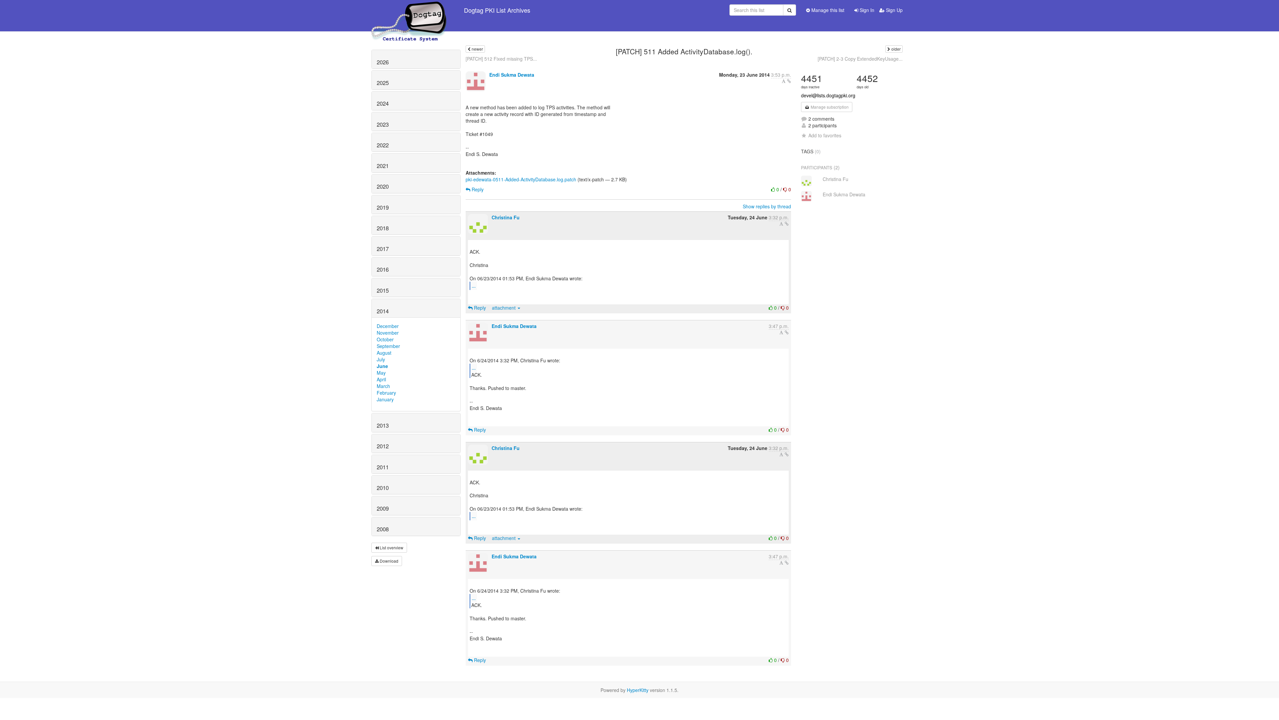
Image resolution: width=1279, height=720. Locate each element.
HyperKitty (637, 690)
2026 (383, 62)
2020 (383, 186)
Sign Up (894, 10)
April (381, 379)
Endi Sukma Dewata (511, 74)
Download (388, 561)
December (388, 326)
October (385, 339)
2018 (383, 228)
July (381, 359)
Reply (477, 189)
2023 (383, 124)
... (474, 285)
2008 (383, 529)
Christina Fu (506, 217)
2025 (383, 83)
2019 (383, 207)
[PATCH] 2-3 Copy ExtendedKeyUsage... (860, 58)
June (382, 366)
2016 (383, 269)
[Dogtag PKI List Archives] (409, 10)
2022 (383, 145)
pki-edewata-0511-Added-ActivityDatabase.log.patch (521, 179)
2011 (383, 467)
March (383, 386)
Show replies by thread (767, 206)
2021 (383, 166)
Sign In (866, 10)
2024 (383, 103)
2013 (383, 425)
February (386, 392)
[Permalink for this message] (789, 81)
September (388, 346)
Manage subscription (829, 107)
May (381, 372)
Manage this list (827, 10)
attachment (504, 307)
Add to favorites (824, 135)
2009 (383, 508)
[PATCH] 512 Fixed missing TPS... (501, 58)
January (385, 399)
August (384, 352)
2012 (383, 446)
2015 (383, 290)
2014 (383, 311)
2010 (383, 488)
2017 (383, 249)
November (388, 332)
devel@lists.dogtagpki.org (828, 95)
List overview (391, 547)
